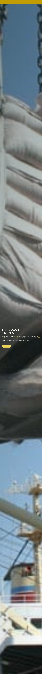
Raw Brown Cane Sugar (8, 337)
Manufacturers (16, 336)
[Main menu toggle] (39, 2)
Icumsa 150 (33, 337)
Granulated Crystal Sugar (17, 337)
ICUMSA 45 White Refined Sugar (9, 339)
